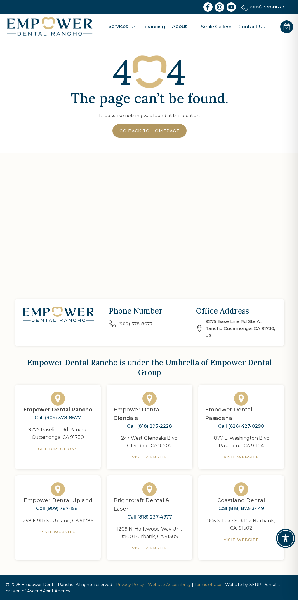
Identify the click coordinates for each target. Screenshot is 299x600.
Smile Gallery (216, 26)
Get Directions (58, 448)
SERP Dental (262, 584)
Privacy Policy (130, 584)
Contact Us (251, 26)
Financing (153, 26)
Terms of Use (207, 584)
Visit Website (149, 457)
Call (58, 417)
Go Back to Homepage (149, 130)
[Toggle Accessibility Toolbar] (286, 538)
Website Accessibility (169, 584)
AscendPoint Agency (48, 591)
